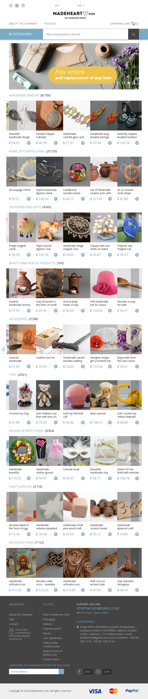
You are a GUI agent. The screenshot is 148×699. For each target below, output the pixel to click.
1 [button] (118, 83)
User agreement (52, 638)
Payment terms (52, 628)
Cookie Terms (51, 659)
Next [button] (133, 66)
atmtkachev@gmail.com (98, 608)
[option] (74, 66)
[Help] (3, 349)
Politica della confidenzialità (51, 644)
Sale (11, 619)
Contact (13, 624)
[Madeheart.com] (74, 15)
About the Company (23, 23)
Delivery (47, 624)
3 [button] (129, 83)
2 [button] (123, 83)
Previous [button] (14, 66)
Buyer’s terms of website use (52, 652)
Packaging (49, 619)
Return (47, 633)
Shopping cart (120, 23)
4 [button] (134, 83)
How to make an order (56, 614)
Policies (50, 23)
